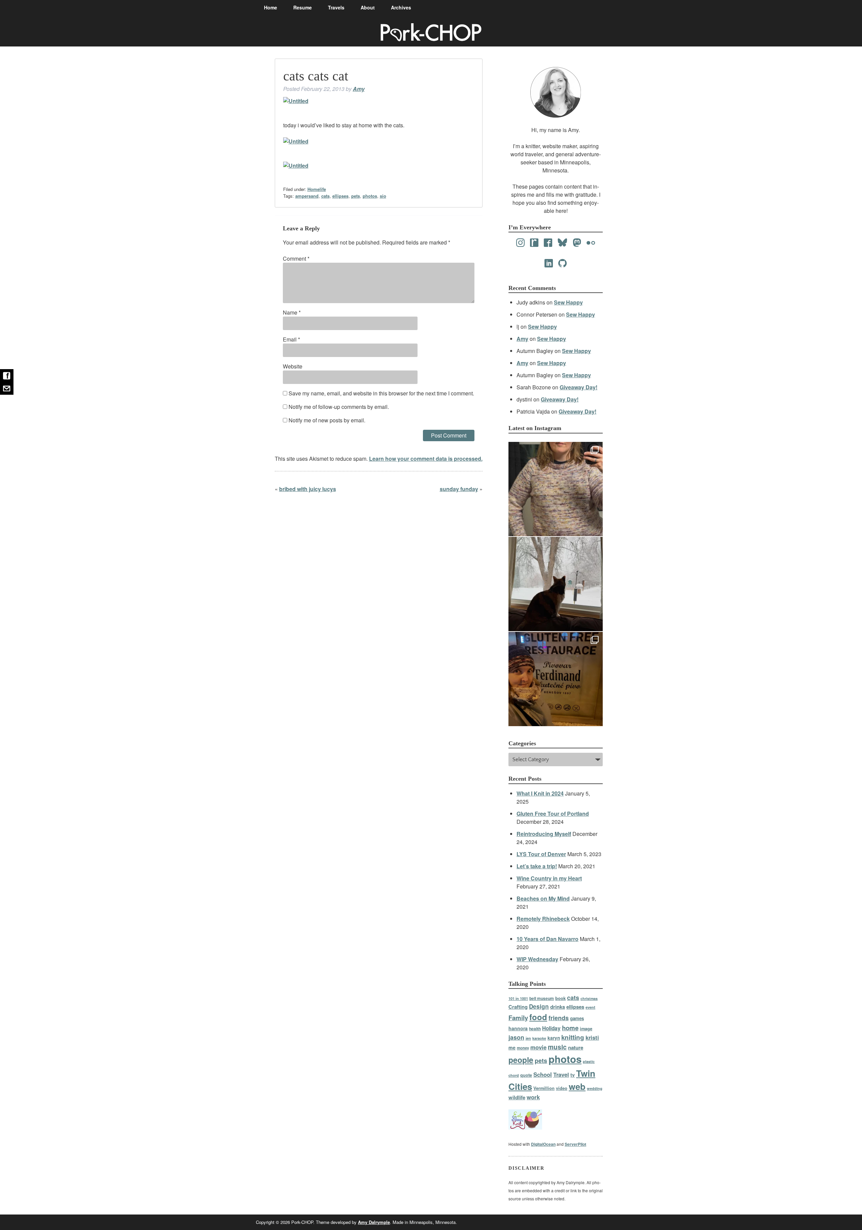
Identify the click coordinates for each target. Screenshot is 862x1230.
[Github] (562, 263)
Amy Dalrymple (374, 1222)
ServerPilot (575, 1144)
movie (538, 1047)
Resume (302, 7)
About (368, 7)
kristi (592, 1037)
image (586, 1029)
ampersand (307, 196)
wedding (594, 1088)
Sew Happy (568, 302)
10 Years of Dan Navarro (547, 939)
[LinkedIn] (548, 263)
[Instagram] (520, 242)
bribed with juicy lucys (307, 489)
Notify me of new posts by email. (327, 420)
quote (526, 1075)
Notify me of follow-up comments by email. (339, 407)
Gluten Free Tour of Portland (553, 813)
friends (559, 1017)
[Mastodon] (577, 242)
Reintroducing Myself (544, 834)
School (542, 1074)
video (561, 1088)
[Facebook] (548, 242)
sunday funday (459, 489)
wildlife (516, 1097)
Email (291, 339)
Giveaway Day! (578, 387)
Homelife (316, 189)
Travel (561, 1074)
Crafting (518, 1006)
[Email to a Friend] (6, 388)
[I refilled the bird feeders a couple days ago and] (555, 584)
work (533, 1097)
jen (528, 1038)
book (560, 998)
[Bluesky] (562, 242)
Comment (296, 258)
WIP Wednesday (537, 959)
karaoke (539, 1038)
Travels (336, 7)
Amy (359, 89)
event (590, 1007)
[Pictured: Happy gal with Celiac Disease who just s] (555, 679)
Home (270, 7)
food (538, 1017)
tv (572, 1074)
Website (292, 366)
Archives (401, 7)
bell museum (541, 998)
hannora (518, 1028)
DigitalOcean (543, 1144)
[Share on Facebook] (6, 375)
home (570, 1027)
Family (518, 1017)
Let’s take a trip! (537, 866)
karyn (554, 1038)
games (577, 1018)
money (523, 1048)
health (535, 1029)
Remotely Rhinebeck (543, 918)
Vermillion (544, 1088)
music (557, 1046)
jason (516, 1037)
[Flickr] (591, 242)
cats (325, 196)
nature (575, 1047)
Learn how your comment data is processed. (426, 458)
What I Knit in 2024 (540, 793)
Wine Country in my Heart (549, 878)
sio (383, 196)
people (520, 1059)
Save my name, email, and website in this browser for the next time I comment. (381, 393)
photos (370, 196)
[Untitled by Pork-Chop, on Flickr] (295, 101)
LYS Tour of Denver (541, 854)
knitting (572, 1037)
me (512, 1047)
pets (355, 196)
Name (292, 312)
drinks (557, 1006)
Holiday (551, 1028)
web (577, 1086)
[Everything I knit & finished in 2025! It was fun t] (555, 489)
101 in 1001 (518, 998)
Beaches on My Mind (543, 898)
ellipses (340, 196)
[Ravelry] (534, 242)
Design (539, 1006)
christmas (589, 998)
